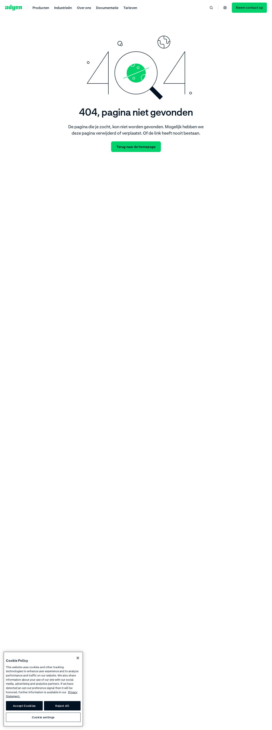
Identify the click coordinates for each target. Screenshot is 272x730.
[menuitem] (41, 7)
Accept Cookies (24, 705)
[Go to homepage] (13, 7)
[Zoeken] (211, 7)
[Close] (77, 658)
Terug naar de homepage (136, 147)
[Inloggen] (225, 7)
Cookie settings (43, 717)
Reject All (62, 705)
